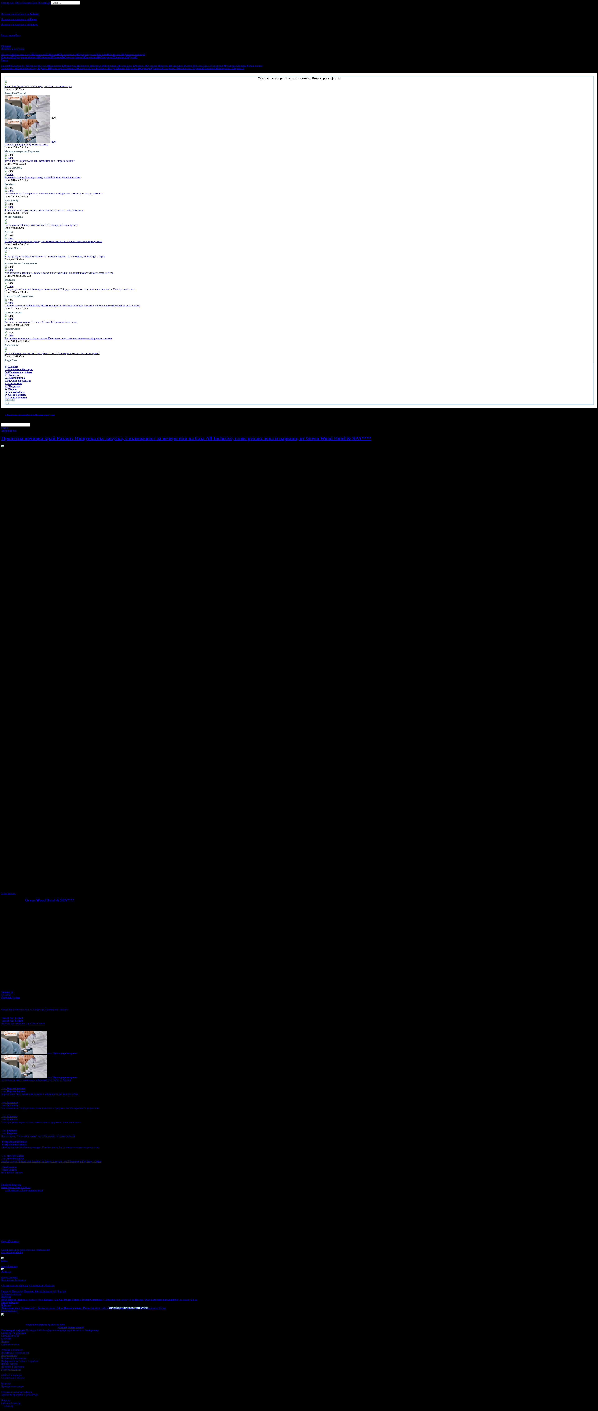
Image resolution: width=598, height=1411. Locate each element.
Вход (18, 35)
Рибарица (231, 65)
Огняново (153, 65)
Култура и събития (11, 1369)
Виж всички (255, 65)
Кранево (134, 68)
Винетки (6, 1383)
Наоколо (6, 1296)
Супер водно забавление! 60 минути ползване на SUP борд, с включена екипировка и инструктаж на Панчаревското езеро (70, 289)
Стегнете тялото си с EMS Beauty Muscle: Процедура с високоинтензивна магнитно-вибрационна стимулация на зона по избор (72, 305)
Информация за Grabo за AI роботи (20, 1361)
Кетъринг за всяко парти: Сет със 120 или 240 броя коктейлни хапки (41, 322)
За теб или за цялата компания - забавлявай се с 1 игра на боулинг (40, 161)
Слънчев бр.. (20, 65)
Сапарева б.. (170, 68)
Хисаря (83, 68)
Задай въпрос (8, 893)
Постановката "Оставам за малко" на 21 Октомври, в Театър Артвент (41, 225)
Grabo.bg (8, 1406)
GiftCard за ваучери (11, 1375)
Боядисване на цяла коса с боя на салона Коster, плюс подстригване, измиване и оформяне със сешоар (59, 338)
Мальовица (210, 68)
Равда (113, 68)
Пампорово (56, 65)
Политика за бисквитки (13, 1358)
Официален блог (10, 1344)
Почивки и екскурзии (12, 1366)
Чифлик (141, 65)
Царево (198, 68)
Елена (21, 68)
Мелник (199, 65)
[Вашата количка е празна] (1, 6)
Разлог (123, 68)
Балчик (165, 65)
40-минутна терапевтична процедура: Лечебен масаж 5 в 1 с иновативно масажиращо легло (53, 241)
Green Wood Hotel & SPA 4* (16, 1187)
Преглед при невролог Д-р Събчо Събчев (26, 144)
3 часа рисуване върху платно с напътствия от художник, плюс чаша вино (44, 210)
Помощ (5, 1341)
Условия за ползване (12, 1350)
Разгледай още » (9, 1302)
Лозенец (242, 65)
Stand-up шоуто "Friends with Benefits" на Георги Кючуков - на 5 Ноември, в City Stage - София (55, 256)
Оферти (7, 2)
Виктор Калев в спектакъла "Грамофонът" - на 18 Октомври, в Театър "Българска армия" (52, 353)
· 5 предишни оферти (31, 1190)
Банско (6, 65)
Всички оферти (9, 1364)
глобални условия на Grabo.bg (39, 888)
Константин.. (186, 68)
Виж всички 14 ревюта (13, 1280)
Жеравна (238, 68)
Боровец (33, 65)
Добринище (112, 65)
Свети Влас (127, 65)
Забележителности (11, 1294)
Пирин (17, 1291)
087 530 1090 (58, 1324)
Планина (31, 1291)
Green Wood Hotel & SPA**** (49, 900)
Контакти (6, 1338)
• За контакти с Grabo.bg (42, 1285)
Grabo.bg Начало (10, 1336)
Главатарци (178, 65)
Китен (44, 65)
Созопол (72, 68)
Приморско (71, 65)
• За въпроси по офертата (14, 1285)
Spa (61, 1291)
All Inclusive (48, 1291)
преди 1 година (9, 1277)
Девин (45, 68)
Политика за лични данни (15, 1352)
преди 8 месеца (9, 1266)
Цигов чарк (58, 68)
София (189, 65)
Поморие (85, 65)
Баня (207, 65)
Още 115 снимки (10, 1241)
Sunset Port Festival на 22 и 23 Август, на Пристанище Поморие (38, 86)
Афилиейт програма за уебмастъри (19, 1394)
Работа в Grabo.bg (10, 1403)
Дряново (157, 68)
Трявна (103, 68)
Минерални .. (225, 68)
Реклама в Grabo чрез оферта (16, 1392)
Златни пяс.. (9, 68)
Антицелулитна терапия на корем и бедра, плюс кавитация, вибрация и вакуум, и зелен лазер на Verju (59, 273)
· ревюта (11, 1190)
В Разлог (6, 1305)
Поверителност (9, 1355)
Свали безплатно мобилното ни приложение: (25, 1249)
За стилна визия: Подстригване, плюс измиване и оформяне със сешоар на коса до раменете (53, 193)
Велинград (33, 68)
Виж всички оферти (12, 1172)
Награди (5, 1400)
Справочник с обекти (12, 1378)
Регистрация (8, 35)
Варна (93, 68)
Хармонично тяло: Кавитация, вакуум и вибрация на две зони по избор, (43, 177)
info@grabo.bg (42, 1324)
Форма (30, 1324)
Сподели (6, 994)
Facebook (6, 1184)
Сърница (146, 68)
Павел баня (218, 65)
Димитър (6, 1271)
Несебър (98, 65)
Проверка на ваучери (12, 1386)
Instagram (16, 1184)
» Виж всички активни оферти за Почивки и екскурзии (30, 415)
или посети (12, 1252)
